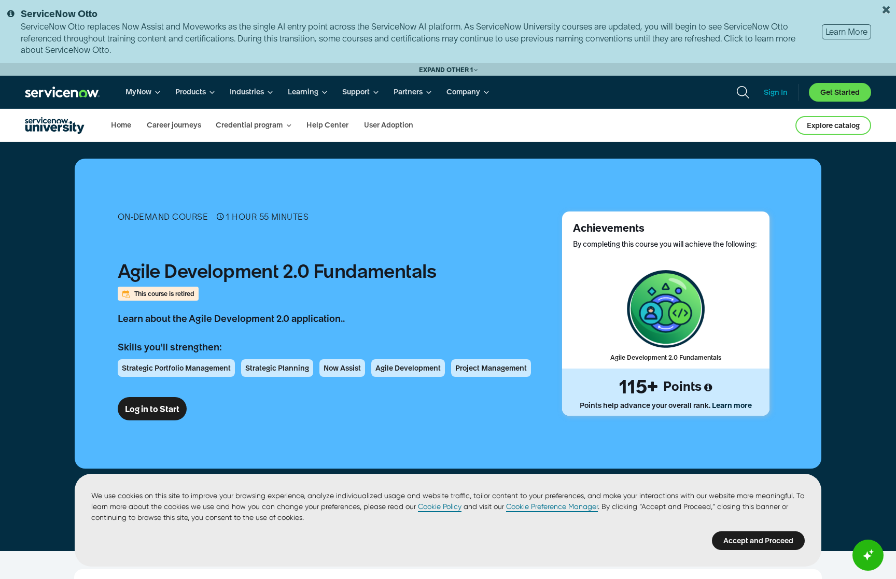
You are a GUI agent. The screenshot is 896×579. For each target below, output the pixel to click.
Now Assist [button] (342, 368)
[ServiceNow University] (55, 125)
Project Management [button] (491, 368)
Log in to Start (152, 409)
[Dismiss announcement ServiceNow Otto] (886, 10)
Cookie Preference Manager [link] (552, 506)
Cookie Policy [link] (439, 506)
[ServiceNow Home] (62, 92)
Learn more (732, 405)
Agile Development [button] (408, 368)
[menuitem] (143, 92)
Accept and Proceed (758, 540)
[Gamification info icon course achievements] (708, 387)
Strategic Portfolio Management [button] (176, 368)
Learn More (846, 31)
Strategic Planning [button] (277, 368)
